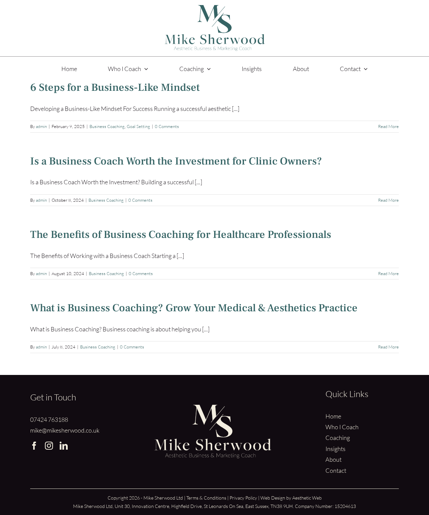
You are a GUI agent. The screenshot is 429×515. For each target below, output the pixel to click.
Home (333, 416)
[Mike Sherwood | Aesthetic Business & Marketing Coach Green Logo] (214, 8)
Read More (388, 126)
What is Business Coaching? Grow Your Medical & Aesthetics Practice (194, 308)
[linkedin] (64, 446)
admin (41, 126)
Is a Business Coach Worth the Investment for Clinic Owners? (176, 161)
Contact (335, 470)
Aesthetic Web (307, 498)
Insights (335, 448)
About (333, 459)
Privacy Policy (243, 498)
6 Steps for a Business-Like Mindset (115, 87)
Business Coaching (107, 126)
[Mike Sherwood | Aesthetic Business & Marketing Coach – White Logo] (212, 407)
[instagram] (49, 446)
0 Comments (167, 126)
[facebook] (34, 446)
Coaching (337, 437)
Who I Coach (342, 427)
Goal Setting (138, 126)
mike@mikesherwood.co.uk (65, 430)
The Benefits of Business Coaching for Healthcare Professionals (180, 235)
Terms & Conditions (206, 498)
